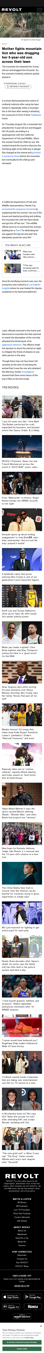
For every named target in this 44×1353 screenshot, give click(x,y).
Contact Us (22, 1259)
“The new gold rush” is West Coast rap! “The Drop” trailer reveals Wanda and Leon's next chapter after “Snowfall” (20, 1158)
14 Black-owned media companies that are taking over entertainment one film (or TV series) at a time (20, 1080)
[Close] (41, 1326)
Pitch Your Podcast (22, 1213)
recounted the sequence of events (18, 209)
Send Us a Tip (22, 1238)
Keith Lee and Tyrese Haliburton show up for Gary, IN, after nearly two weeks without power (19, 613)
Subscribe (22, 1255)
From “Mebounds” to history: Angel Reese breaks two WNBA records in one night (20, 500)
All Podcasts (22, 1206)
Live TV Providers (22, 1210)
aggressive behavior (11, 344)
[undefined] (12, 254)
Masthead (22, 1234)
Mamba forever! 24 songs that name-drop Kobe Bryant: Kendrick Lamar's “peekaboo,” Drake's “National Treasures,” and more (20, 734)
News (4, 44)
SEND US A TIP (22, 1286)
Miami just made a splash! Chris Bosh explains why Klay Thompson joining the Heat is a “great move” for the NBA (20, 652)
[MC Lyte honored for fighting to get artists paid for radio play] (22, 912)
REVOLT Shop (22, 1266)
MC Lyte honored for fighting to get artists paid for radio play (20, 929)
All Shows (22, 1202)
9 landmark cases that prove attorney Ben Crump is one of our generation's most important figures (20, 577)
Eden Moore (11, 83)
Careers (22, 1245)
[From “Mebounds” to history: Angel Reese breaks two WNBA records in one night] (22, 483)
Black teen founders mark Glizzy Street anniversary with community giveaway (31, 257)
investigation (28, 372)
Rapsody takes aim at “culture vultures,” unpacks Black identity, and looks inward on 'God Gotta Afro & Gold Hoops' (19, 773)
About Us (22, 1230)
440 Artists (22, 1221)
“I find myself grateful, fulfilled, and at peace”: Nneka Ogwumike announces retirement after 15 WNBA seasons (20, 1005)
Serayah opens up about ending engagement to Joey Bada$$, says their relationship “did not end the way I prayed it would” (20, 539)
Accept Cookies (22, 1349)
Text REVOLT (22, 1262)
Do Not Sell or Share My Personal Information (22, 1342)
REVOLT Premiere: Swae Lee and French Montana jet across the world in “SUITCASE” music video (20, 464)
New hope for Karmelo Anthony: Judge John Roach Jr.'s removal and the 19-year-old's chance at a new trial (20, 853)
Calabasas (36, 115)
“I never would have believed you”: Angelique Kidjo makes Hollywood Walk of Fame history (20, 1043)
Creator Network (22, 1217)
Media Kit (22, 1241)
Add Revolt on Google (19, 86)
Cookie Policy (29, 1338)
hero (18, 230)
